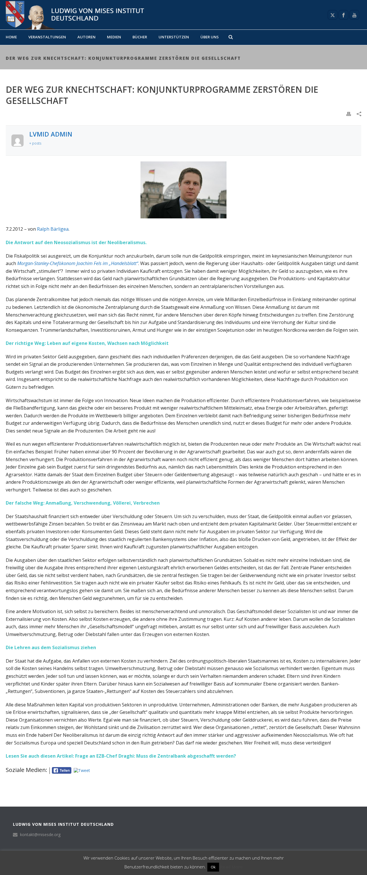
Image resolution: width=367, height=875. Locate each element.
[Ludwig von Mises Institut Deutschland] (72, 14)
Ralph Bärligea (53, 229)
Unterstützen (174, 36)
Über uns (209, 36)
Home (11, 36)
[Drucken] (348, 113)
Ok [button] (213, 867)
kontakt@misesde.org (40, 834)
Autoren (86, 36)
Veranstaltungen (47, 36)
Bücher (139, 36)
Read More (231, 867)
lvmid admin (50, 134)
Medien (114, 36)
